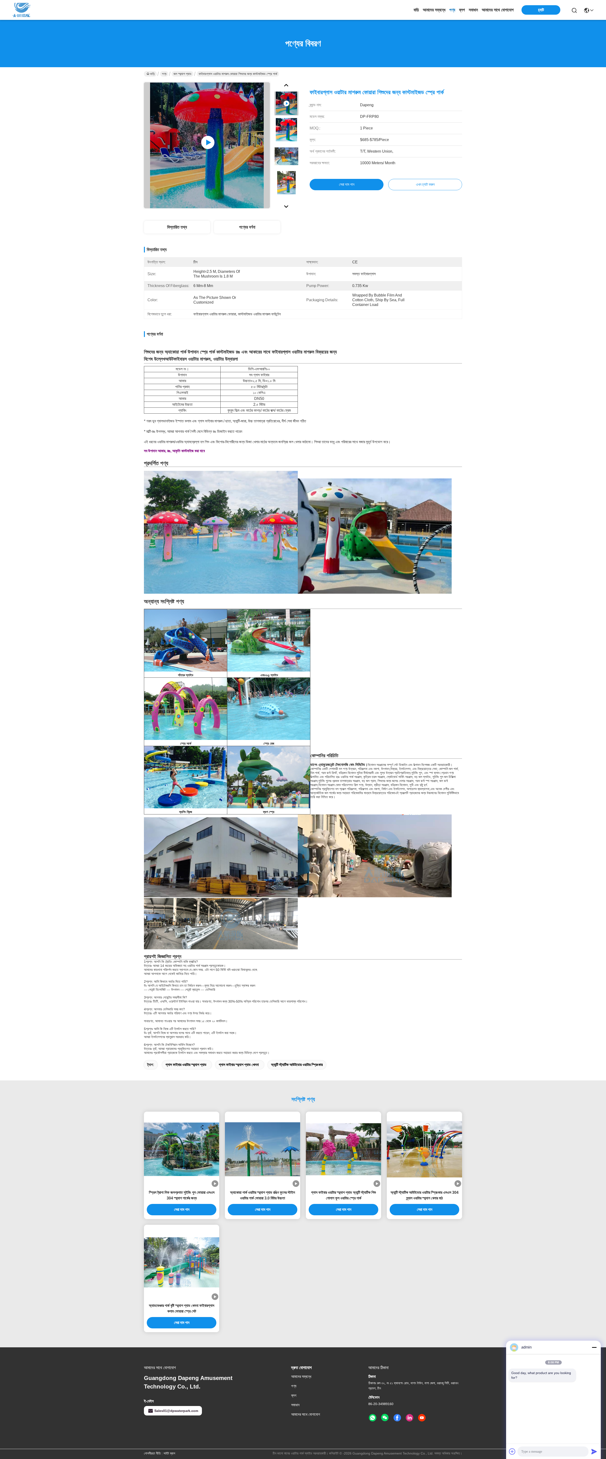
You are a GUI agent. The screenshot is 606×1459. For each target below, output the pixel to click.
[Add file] (512, 1451)
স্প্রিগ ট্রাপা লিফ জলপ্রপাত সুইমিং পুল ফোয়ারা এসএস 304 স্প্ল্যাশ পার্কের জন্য (181, 1195)
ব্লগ (462, 10)
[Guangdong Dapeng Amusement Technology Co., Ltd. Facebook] (397, 1418)
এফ (262, 675)
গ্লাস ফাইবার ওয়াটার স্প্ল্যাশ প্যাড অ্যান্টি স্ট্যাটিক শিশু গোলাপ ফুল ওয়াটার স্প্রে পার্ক (343, 1195)
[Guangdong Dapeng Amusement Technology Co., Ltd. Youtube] (422, 1418)
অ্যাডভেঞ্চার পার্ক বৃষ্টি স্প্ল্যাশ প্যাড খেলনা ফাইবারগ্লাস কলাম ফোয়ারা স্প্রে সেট (181, 1308)
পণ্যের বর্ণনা (247, 227)
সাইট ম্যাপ (169, 1453)
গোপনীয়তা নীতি (152, 1453)
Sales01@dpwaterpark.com (176, 1411)
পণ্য (452, 10)
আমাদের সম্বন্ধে (434, 10)
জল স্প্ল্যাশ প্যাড (183, 74)
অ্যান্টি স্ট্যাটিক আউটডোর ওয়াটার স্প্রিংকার (297, 1065)
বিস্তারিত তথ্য (177, 227)
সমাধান (473, 10)
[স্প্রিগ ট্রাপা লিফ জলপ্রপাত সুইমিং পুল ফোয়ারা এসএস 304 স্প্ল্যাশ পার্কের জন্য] (181, 1149)
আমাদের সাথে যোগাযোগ (498, 10)
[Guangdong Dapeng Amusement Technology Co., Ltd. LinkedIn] (409, 1418)
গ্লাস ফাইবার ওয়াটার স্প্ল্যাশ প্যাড (185, 1065)
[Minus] (594, 1347)
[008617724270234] (372, 1418)
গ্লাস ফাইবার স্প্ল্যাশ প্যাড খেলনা (239, 1065)
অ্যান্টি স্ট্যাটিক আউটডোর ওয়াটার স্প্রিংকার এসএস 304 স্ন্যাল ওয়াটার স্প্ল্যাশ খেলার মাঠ (425, 1195)
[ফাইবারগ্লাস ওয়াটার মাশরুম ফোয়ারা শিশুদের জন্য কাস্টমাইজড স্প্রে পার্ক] (207, 145)
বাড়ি (416, 10)
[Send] (594, 1451)
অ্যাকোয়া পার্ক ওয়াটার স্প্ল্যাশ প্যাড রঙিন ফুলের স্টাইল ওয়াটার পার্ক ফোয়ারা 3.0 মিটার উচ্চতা (262, 1195)
